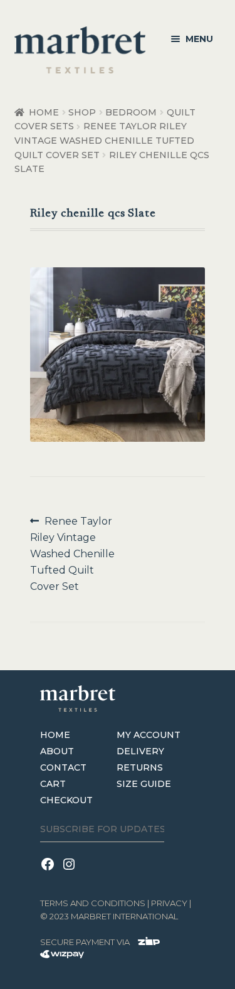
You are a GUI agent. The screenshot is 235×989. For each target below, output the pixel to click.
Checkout (66, 800)
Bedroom (131, 112)
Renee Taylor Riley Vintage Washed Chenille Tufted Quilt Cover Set (104, 140)
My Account (148, 734)
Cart (53, 783)
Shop (82, 112)
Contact (63, 767)
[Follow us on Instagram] (70, 872)
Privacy (169, 903)
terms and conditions (92, 903)
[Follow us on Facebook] (50, 872)
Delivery (140, 751)
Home (44, 112)
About (57, 751)
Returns (140, 767)
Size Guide (144, 783)
